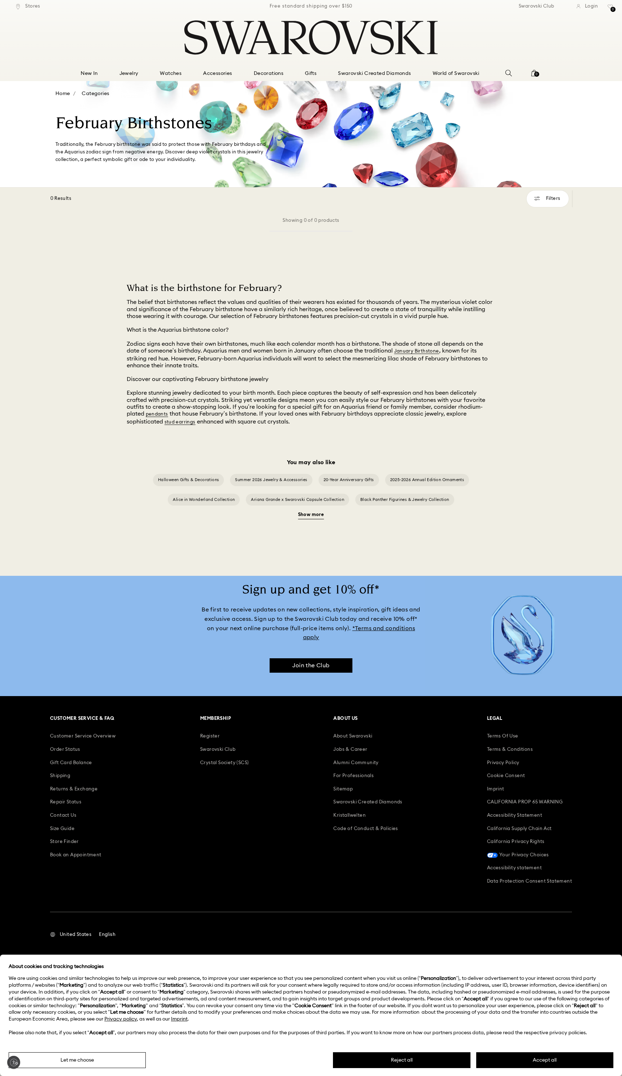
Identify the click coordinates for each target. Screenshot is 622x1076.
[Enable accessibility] (13, 1062)
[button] (70, 935)
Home (62, 93)
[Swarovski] (311, 37)
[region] (311, 6)
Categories (95, 93)
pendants (157, 414)
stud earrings (179, 422)
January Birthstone (416, 351)
